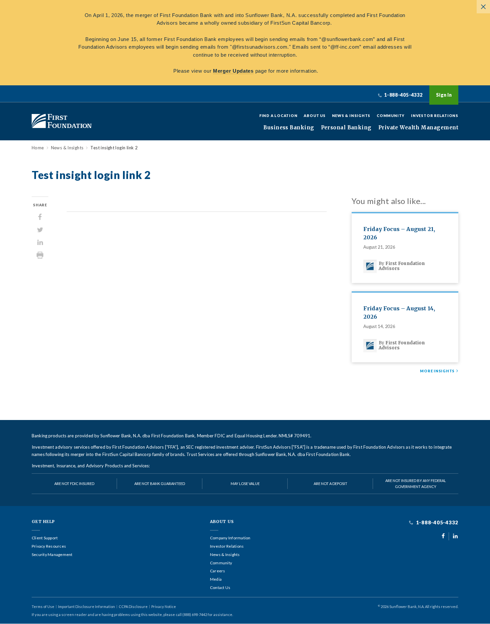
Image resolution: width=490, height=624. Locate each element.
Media (216, 579)
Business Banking (288, 128)
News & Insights (351, 115)
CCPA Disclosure (133, 606)
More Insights (437, 371)
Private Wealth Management (418, 128)
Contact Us (220, 587)
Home (38, 147)
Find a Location (278, 115)
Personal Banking (346, 128)
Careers (217, 571)
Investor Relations (434, 115)
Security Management (52, 554)
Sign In (444, 95)
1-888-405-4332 (436, 522)
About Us (314, 115)
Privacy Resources (49, 546)
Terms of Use (43, 606)
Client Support (45, 538)
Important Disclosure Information (86, 606)
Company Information (230, 538)
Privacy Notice (163, 606)
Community (391, 115)
